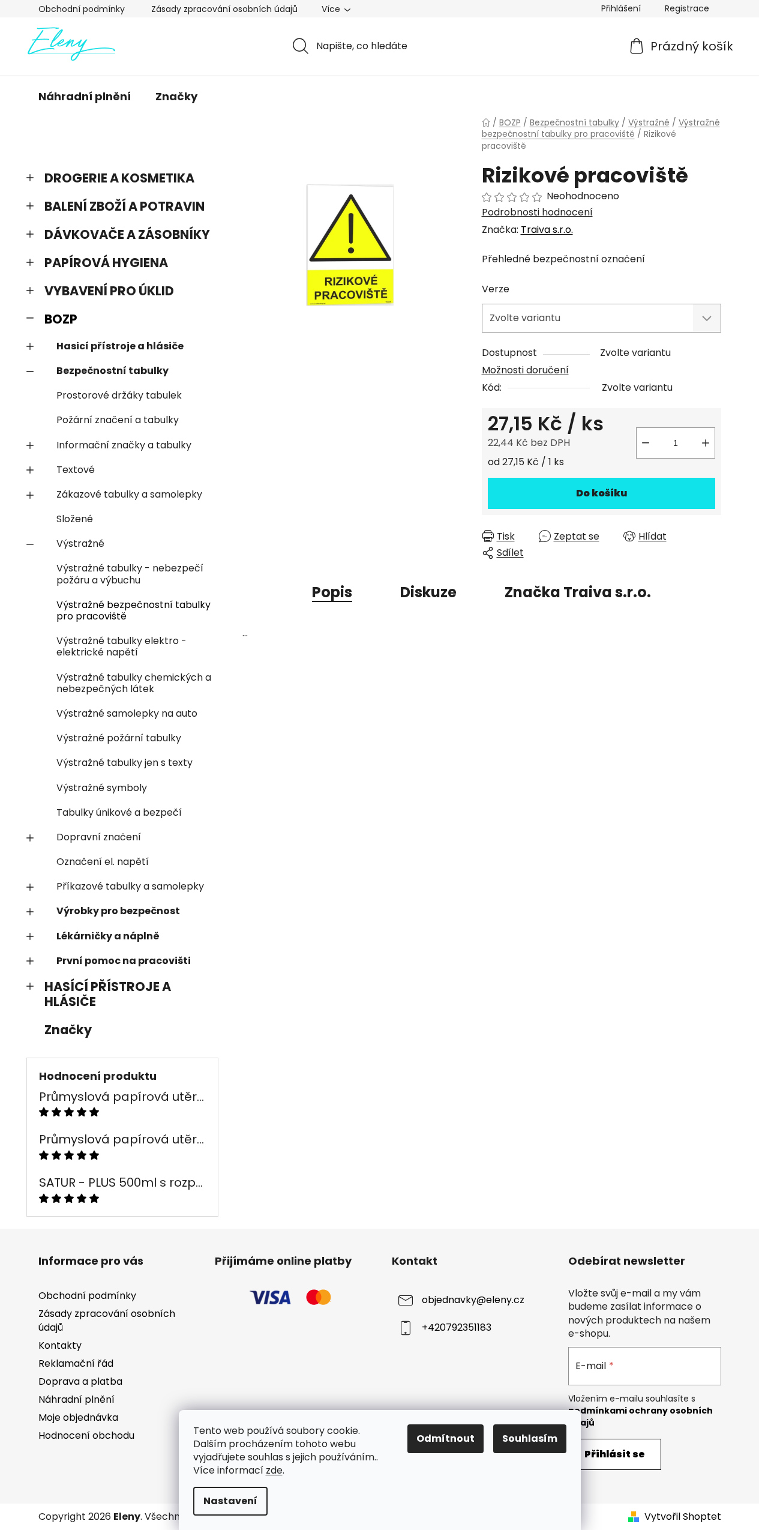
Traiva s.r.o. (547, 229)
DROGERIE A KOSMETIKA (119, 178)
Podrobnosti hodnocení (537, 212)
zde (274, 1470)
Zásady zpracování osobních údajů (224, 9)
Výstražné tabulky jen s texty (124, 763)
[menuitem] (84, 96)
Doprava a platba (80, 1381)
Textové (75, 470)
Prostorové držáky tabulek (119, 395)
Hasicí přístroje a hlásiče (120, 346)
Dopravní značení (98, 837)
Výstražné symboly (101, 788)
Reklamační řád (75, 1363)
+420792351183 (456, 1328)
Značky (68, 1029)
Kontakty (60, 1345)
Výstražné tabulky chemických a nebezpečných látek (133, 683)
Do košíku (601, 493)
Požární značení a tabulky (117, 420)
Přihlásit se (614, 1454)
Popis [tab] (332, 592)
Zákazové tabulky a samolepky (129, 494)
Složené (74, 519)
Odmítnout (445, 1438)
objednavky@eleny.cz (473, 1300)
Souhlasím (529, 1438)
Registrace (687, 8)
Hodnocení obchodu (86, 1435)
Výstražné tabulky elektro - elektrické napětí (121, 646)
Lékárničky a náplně (108, 936)
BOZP (60, 319)
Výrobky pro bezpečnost (118, 911)
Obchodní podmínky (81, 9)
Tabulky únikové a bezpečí (119, 812)
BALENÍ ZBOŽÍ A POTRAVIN (124, 206)
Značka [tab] (578, 592)
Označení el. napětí (102, 862)
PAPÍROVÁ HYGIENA (106, 262)
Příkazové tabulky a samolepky (130, 886)
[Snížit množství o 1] (646, 443)
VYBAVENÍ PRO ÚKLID (109, 291)
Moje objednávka (78, 1417)
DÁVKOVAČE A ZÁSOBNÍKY (127, 234)
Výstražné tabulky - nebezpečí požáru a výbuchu (129, 573)
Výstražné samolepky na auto (126, 713)
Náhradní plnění (76, 1399)
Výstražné (80, 543)
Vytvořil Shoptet (682, 1516)
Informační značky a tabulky (123, 445)
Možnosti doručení (525, 370)
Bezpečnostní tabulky (112, 371)
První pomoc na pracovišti (123, 961)
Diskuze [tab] (428, 592)
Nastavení (230, 1501)
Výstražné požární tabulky (118, 738)
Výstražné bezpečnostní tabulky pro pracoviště (133, 610)
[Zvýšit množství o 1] (706, 443)
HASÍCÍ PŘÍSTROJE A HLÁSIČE (107, 994)
